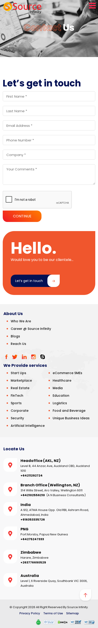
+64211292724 (32, 475)
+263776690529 (33, 562)
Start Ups (18, 373)
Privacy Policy (29, 613)
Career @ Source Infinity (31, 328)
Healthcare (62, 380)
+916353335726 (33, 519)
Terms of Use (53, 613)
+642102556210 (33, 495)
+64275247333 (32, 539)
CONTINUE (22, 216)
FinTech (17, 395)
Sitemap (72, 613)
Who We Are (21, 321)
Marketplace (21, 380)
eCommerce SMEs (67, 373)
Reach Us (18, 343)
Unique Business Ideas (71, 418)
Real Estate (20, 388)
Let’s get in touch (29, 281)
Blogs (15, 336)
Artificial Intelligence (28, 425)
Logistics (60, 403)
